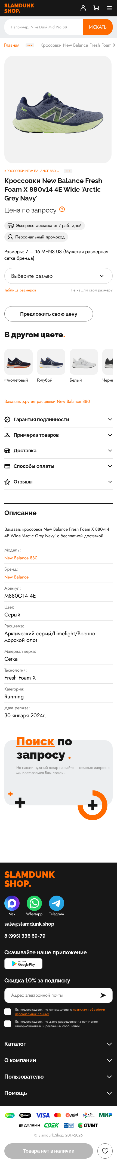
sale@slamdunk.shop (29, 924)
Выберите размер (32, 276)
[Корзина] (96, 8)
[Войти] (83, 8)
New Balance (16, 577)
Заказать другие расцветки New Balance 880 (47, 401)
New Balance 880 (21, 558)
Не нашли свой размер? (92, 290)
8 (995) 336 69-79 (24, 936)
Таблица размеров (20, 290)
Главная (11, 45)
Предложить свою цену (48, 314)
